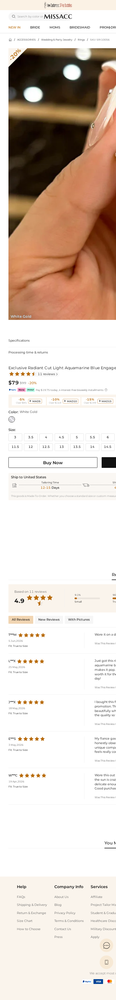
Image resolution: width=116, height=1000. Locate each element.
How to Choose (29, 929)
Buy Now (53, 462)
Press (58, 937)
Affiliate (96, 897)
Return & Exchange (31, 913)
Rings (81, 39)
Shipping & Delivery (32, 905)
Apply (95, 937)
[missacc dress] (58, 5)
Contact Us (62, 929)
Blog (58, 905)
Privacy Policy (64, 913)
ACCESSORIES (26, 39)
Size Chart (24, 921)
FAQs (21, 897)
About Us (61, 897)
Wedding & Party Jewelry (56, 39)
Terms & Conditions (69, 921)
